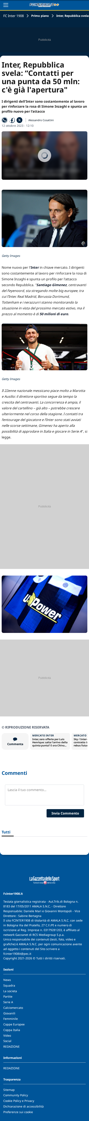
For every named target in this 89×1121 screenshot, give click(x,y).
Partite (7, 996)
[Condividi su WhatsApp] (4, 120)
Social (7, 1041)
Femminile (10, 1019)
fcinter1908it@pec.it (17, 954)
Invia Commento (65, 813)
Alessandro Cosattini (41, 120)
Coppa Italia (11, 1030)
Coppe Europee (14, 1024)
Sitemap (9, 1090)
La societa (10, 991)
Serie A (8, 1002)
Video (7, 1035)
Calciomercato (13, 1008)
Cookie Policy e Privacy (18, 1101)
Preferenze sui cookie (18, 1112)
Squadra (9, 985)
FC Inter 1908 (13, 16)
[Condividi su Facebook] (12, 120)
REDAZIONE (11, 1046)
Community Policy (15, 1095)
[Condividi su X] (19, 120)
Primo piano (40, 16)
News (7, 980)
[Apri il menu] (5, 4)
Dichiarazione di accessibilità (23, 1106)
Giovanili (9, 1013)
